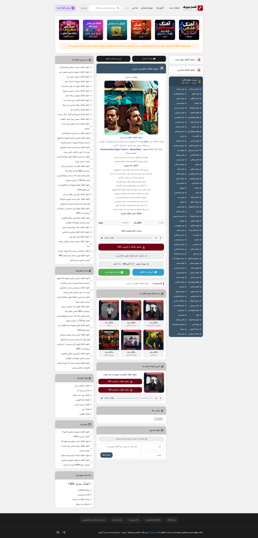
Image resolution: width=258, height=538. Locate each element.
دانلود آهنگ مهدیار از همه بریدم (76, 194)
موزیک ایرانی (141, 264)
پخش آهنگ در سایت (81, 499)
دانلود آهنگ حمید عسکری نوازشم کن (75, 67)
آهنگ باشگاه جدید (82, 386)
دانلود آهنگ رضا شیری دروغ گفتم (76, 133)
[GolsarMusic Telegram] (63, 532)
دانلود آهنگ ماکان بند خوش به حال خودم (120, 374)
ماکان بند (158, 419)
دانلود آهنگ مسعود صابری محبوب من (74, 72)
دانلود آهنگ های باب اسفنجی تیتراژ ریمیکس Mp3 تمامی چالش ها (75, 168)
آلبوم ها (160, 8)
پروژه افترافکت (84, 490)
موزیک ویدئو (147, 8)
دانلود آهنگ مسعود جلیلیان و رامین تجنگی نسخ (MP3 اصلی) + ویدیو (75, 462)
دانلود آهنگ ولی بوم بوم (80, 237)
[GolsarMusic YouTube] (57, 532)
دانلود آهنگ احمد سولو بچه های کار (75, 441)
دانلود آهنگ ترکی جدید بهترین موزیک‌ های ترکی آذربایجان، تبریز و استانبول (75, 201)
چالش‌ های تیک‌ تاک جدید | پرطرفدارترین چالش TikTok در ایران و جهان (73, 178)
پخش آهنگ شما (64, 8)
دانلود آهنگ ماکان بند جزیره (145, 69)
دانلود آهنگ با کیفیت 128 (118, 390)
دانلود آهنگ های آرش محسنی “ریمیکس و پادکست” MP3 (73, 211)
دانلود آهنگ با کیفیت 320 (129, 247)
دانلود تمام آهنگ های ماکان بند (130, 256)
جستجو (84, 8)
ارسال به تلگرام (146, 272)
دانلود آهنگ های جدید (185, 59)
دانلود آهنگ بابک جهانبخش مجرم (76, 227)
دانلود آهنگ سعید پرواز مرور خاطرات (75, 119)
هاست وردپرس (84, 494)
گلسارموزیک (193, 8)
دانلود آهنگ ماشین (186, 70)
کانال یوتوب (134, 520)
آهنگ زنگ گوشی (83, 400)
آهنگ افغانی (85, 414)
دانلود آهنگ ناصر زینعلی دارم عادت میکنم (75, 126)
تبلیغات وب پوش (83, 504)
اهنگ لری (86, 409)
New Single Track (118, 149)
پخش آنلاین (148, 58)
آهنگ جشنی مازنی (82, 404)
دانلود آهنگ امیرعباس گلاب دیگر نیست (74, 114)
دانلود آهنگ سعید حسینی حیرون (76, 91)
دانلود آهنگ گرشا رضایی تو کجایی (76, 232)
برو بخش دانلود (112, 58)
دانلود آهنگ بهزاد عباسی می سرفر (76, 105)
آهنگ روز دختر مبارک (81, 395)
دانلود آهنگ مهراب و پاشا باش (77, 95)
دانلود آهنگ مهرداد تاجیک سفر (77, 81)
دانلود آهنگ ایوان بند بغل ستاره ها (76, 86)
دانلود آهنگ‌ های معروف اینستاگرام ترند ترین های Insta (74, 187)
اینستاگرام (171, 520)
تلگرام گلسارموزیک (153, 520)
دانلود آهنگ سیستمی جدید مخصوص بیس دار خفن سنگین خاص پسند (75, 149)
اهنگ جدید (174, 8)
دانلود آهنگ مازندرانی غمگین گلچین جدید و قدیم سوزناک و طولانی (75, 220)
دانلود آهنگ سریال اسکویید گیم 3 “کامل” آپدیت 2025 (76, 434)
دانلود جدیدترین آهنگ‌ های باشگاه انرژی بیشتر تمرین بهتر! (73, 159)
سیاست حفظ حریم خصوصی (94, 520)
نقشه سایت (117, 520)
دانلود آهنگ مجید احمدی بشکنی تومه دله (74, 244)
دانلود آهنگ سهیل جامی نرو (78, 77)
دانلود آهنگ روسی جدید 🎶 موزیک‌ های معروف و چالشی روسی (74, 365)
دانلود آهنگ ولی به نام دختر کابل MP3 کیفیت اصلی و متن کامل (74, 258)
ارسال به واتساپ (112, 272)
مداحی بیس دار (83, 390)
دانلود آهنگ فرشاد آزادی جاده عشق (75, 455)
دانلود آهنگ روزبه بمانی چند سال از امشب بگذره (75, 448)
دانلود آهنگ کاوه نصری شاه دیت (76, 100)
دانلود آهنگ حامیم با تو (80, 110)
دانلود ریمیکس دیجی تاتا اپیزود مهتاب (74, 251)
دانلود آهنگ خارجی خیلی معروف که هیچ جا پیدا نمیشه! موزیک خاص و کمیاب (74, 140)
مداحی (135, 8)
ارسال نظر (106, 455)
